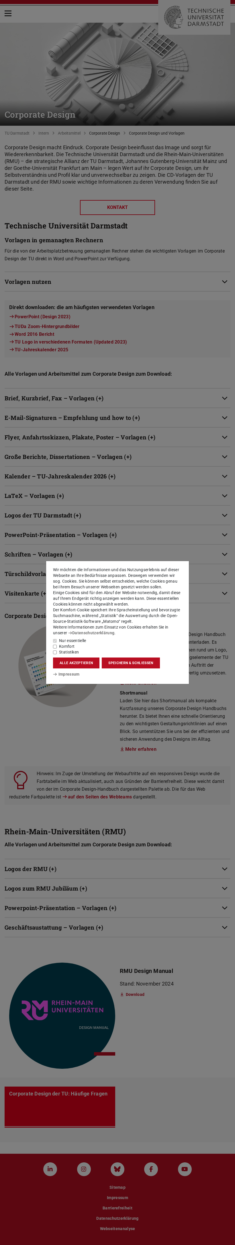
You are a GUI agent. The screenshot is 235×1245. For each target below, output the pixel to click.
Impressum (68, 674)
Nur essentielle (72, 640)
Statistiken (69, 652)
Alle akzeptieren (76, 663)
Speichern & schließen (130, 663)
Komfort (67, 646)
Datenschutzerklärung (93, 633)
